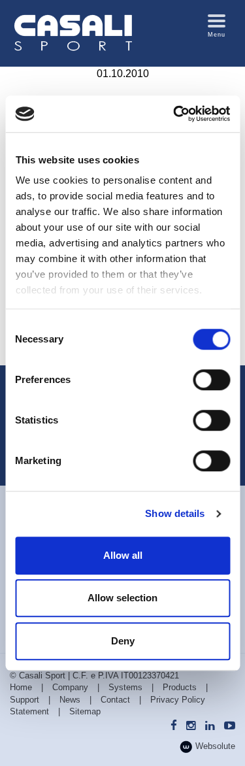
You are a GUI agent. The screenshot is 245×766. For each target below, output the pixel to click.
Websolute (214, 746)
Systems (125, 687)
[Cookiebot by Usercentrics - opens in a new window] (174, 113)
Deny (123, 640)
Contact (115, 700)
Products (180, 687)
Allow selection (122, 597)
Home (21, 687)
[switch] (211, 379)
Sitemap (85, 711)
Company (70, 687)
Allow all (122, 555)
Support (24, 700)
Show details (174, 513)
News (69, 700)
